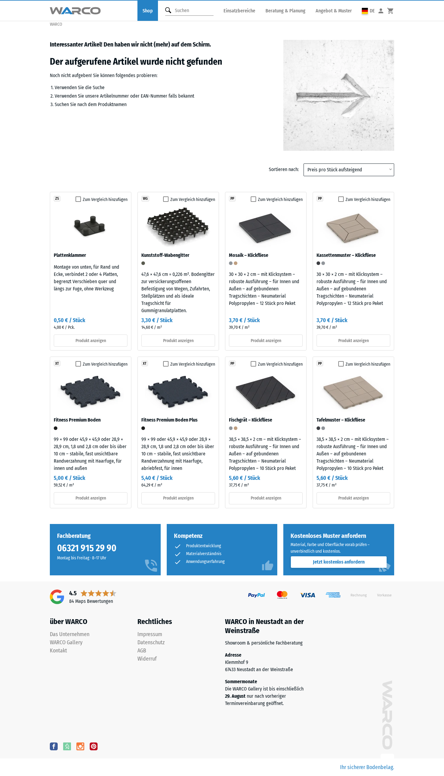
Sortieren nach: (284, 169)
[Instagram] (80, 746)
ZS (57, 198)
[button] (368, 11)
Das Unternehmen (69, 634)
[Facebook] (54, 746)
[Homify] (67, 746)
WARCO (56, 24)
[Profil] (381, 11)
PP (232, 198)
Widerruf (147, 658)
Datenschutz (151, 642)
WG (145, 198)
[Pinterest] (94, 746)
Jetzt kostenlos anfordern (339, 562)
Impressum (149, 634)
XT (57, 363)
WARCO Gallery (66, 642)
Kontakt (58, 650)
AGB (141, 650)
